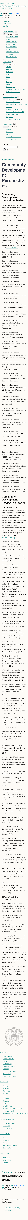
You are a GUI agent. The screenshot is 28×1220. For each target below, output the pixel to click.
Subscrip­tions (11, 139)
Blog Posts (9, 117)
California (9, 72)
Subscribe (7, 1172)
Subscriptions (8, 1148)
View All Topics (11, 57)
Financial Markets (12, 52)
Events (8, 129)
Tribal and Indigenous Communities (15, 1114)
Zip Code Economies (13, 137)
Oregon (9, 82)
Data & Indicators (12, 114)
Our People (7, 24)
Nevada (9, 79)
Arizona (9, 69)
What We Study (8, 32)
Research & (7, 1119)
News (8, 134)
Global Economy (12, 47)
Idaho (8, 77)
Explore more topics (10, 1076)
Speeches (9, 132)
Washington (10, 87)
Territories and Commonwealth (17, 89)
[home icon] (2, 159)
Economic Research (13, 102)
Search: (5, 144)
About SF (4, 1154)
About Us (6, 21)
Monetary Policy (12, 37)
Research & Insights (10, 97)
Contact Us (9, 1210)
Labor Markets (11, 42)
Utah (8, 84)
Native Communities (13, 92)
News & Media (8, 124)
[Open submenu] (16, 32)
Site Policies (9, 1208)
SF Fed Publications (13, 119)
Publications (9, 159)
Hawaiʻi (8, 74)
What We (5, 1052)
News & (5, 1134)
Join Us (5, 26)
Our (4, 1082)
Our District (7, 62)
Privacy (17, 1208)
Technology (10, 54)
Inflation (9, 39)
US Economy (10, 44)
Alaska (8, 67)
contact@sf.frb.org (12, 248)
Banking (9, 49)
